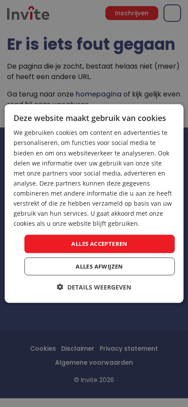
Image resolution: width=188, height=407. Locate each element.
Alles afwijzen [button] (99, 266)
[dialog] (94, 203)
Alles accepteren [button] (99, 244)
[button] (94, 287)
